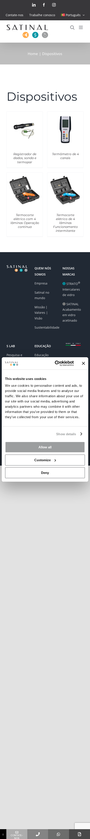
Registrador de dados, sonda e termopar (24, 158)
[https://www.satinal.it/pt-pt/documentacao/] (79, 834)
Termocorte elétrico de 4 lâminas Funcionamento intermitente (65, 223)
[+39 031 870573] (37, 834)
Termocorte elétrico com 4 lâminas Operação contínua (24, 221)
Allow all (45, 447)
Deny (45, 473)
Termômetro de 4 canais (65, 156)
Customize (42, 460)
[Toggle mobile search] (72, 27)
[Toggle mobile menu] (81, 27)
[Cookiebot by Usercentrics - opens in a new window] (56, 363)
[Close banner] (83, 363)
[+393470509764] (58, 834)
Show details (66, 434)
